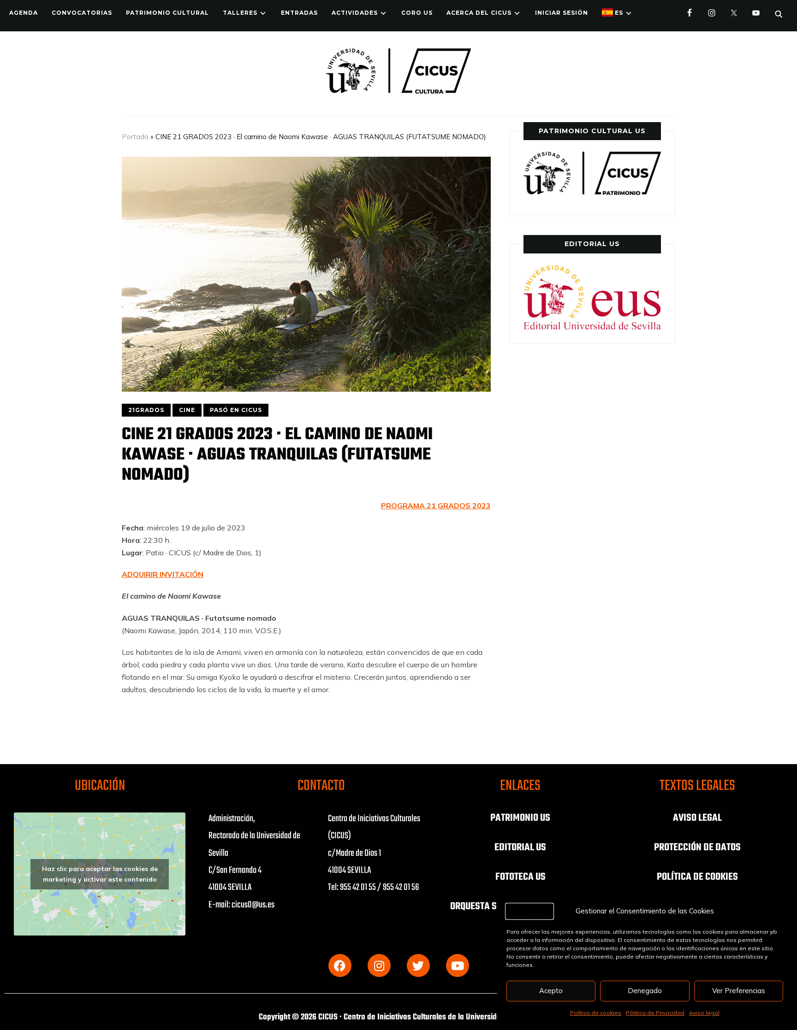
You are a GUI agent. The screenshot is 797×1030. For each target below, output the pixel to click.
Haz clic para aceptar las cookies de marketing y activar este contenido (100, 874)
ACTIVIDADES (355, 12)
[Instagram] (379, 965)
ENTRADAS (299, 12)
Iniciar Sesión (561, 12)
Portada (135, 136)
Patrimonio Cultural (167, 12)
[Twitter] (418, 965)
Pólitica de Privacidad (655, 1012)
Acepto (551, 990)
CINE (187, 409)
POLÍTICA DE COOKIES (697, 877)
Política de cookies (595, 1012)
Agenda (23, 12)
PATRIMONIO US (520, 818)
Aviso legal (704, 1012)
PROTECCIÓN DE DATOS (697, 847)
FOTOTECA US (520, 877)
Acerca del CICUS (479, 12)
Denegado (645, 990)
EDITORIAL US (520, 847)
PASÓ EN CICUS (236, 409)
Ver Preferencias (738, 990)
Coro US (417, 12)
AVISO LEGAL (697, 818)
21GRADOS (146, 409)
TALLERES (240, 12)
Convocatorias (82, 12)
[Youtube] (457, 965)
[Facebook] (339, 965)
